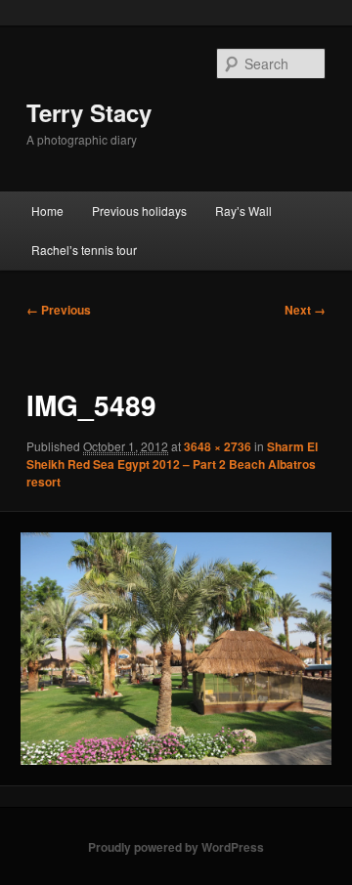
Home (47, 210)
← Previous (58, 309)
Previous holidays (139, 210)
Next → (305, 309)
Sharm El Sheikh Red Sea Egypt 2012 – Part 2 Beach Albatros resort (172, 464)
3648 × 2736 (217, 446)
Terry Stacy (89, 112)
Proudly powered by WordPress (176, 847)
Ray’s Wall (243, 210)
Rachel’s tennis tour (84, 249)
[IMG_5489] (175, 648)
